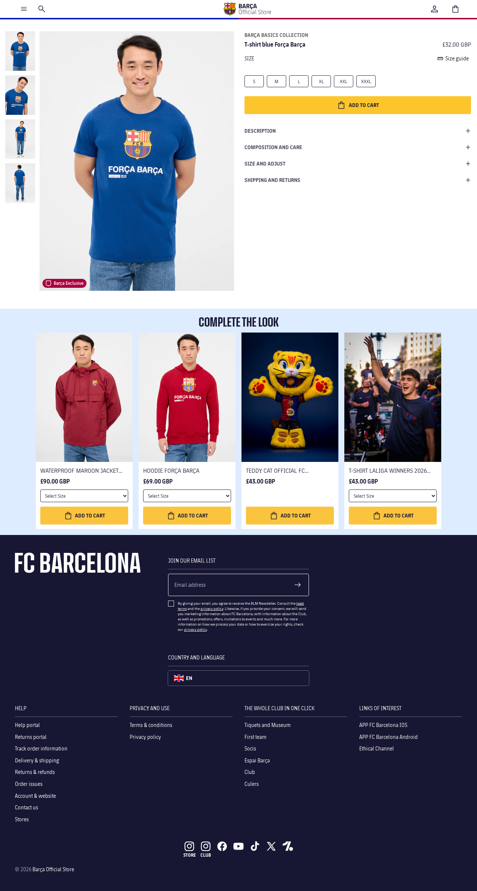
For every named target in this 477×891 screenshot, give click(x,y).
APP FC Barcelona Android (388, 737)
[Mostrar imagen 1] (20, 51)
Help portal (27, 725)
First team (255, 737)
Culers (251, 784)
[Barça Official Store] (247, 9)
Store (189, 855)
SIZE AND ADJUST (264, 163)
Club (249, 772)
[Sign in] (434, 8)
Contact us (26, 807)
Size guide (457, 58)
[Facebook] (222, 846)
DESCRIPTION (260, 130)
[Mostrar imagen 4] (20, 183)
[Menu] (24, 9)
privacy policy (211, 608)
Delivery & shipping (37, 760)
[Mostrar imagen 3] (20, 139)
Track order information (41, 748)
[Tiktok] (255, 846)
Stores (22, 819)
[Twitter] (271, 846)
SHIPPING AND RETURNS (272, 180)
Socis (250, 748)
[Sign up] (298, 585)
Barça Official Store (53, 869)
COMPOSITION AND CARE (273, 147)
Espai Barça (257, 760)
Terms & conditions (151, 725)
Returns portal (31, 737)
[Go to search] (42, 9)
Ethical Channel (376, 748)
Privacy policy (145, 737)
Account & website (35, 796)
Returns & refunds (35, 772)
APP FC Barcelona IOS (383, 725)
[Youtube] (238, 846)
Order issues (28, 784)
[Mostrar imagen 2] (20, 95)
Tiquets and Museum (267, 725)
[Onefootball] (288, 846)
